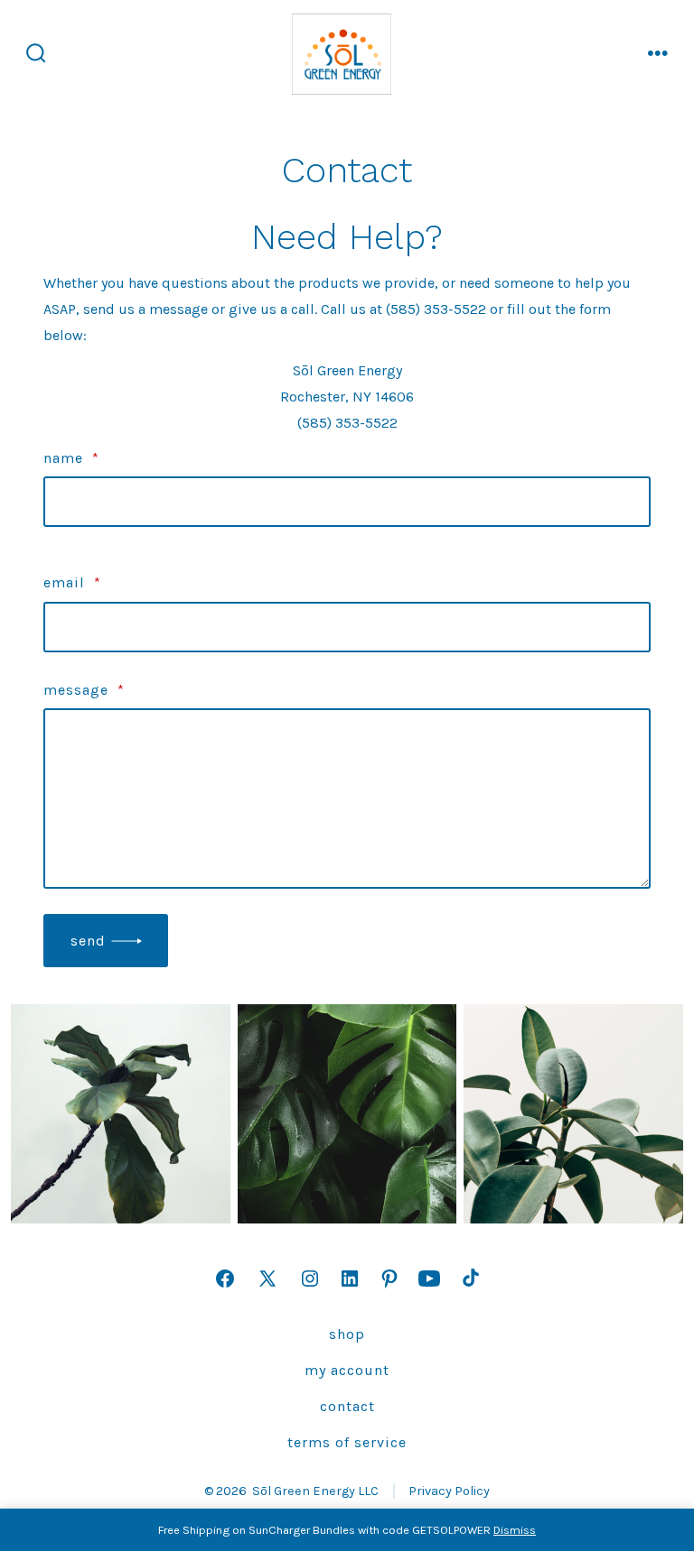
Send (88, 940)
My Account (347, 1370)
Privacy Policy (449, 1491)
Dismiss (514, 1530)
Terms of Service (347, 1442)
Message (84, 689)
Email (72, 582)
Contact (347, 1406)
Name (71, 457)
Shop (347, 1334)
